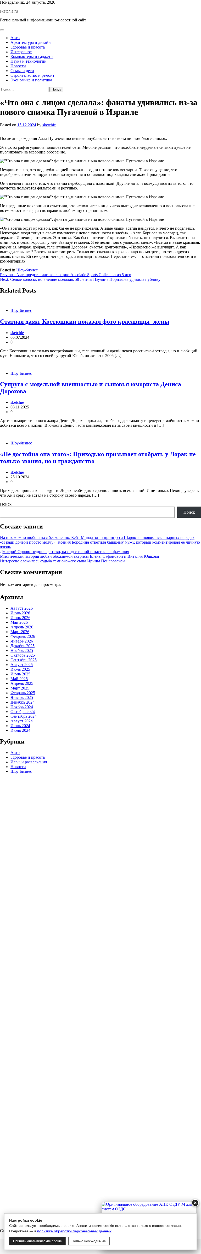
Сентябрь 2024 (23, 716)
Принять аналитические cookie (37, 1241)
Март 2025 (19, 688)
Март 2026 (19, 631)
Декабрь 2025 (22, 646)
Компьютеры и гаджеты (31, 56)
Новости (18, 66)
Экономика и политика (31, 80)
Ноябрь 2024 (21, 707)
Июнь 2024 (20, 730)
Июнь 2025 (20, 674)
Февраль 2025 (22, 693)
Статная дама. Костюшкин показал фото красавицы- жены (84, 321)
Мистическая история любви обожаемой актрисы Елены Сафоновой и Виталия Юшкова (79, 556)
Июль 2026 (20, 613)
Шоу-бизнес (27, 270)
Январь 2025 (21, 697)
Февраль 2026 (22, 636)
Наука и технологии (28, 61)
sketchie (49, 125)
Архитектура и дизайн (30, 42)
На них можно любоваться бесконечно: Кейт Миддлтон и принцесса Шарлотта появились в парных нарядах (97, 537)
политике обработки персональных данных (74, 1231)
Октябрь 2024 (22, 711)
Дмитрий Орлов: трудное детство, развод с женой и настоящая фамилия (64, 551)
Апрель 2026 (21, 627)
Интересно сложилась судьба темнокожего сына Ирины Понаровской (62, 561)
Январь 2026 (21, 641)
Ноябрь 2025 (21, 650)
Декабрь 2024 (22, 702)
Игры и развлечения (28, 762)
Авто (15, 37)
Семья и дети (22, 70)
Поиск (6, 504)
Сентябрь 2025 (23, 660)
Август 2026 (21, 608)
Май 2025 (19, 678)
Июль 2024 (20, 725)
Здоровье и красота (27, 47)
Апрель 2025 (21, 683)
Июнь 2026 (20, 617)
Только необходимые (89, 1241)
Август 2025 (21, 664)
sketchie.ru (9, 11)
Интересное (21, 52)
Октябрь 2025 (22, 655)
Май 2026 (19, 622)
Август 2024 (21, 721)
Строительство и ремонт (32, 75)
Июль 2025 (20, 669)
